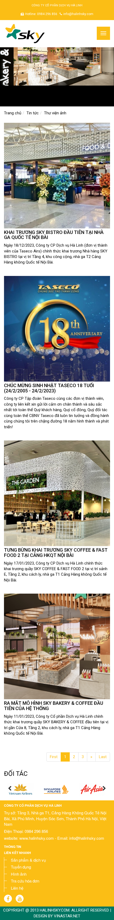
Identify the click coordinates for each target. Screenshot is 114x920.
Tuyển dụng (21, 867)
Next (104, 788)
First (54, 756)
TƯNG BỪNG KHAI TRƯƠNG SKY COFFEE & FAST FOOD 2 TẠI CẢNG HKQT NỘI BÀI (56, 552)
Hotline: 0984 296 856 (41, 14)
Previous (10, 788)
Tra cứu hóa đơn (25, 881)
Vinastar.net (67, 916)
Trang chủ (12, 113)
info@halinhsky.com (78, 14)
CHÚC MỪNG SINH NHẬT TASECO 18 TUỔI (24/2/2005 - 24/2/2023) (49, 388)
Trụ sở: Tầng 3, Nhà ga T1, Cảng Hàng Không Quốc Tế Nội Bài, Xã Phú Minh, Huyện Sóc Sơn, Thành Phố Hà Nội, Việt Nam (55, 818)
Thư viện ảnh (55, 113)
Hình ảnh (19, 874)
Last (103, 756)
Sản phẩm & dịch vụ (28, 860)
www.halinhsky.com (37, 838)
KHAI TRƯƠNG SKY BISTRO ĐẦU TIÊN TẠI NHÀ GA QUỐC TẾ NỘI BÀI (54, 234)
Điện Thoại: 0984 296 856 (26, 831)
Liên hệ (17, 888)
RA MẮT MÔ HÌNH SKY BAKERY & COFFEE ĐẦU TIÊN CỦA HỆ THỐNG (53, 705)
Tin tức (33, 113)
